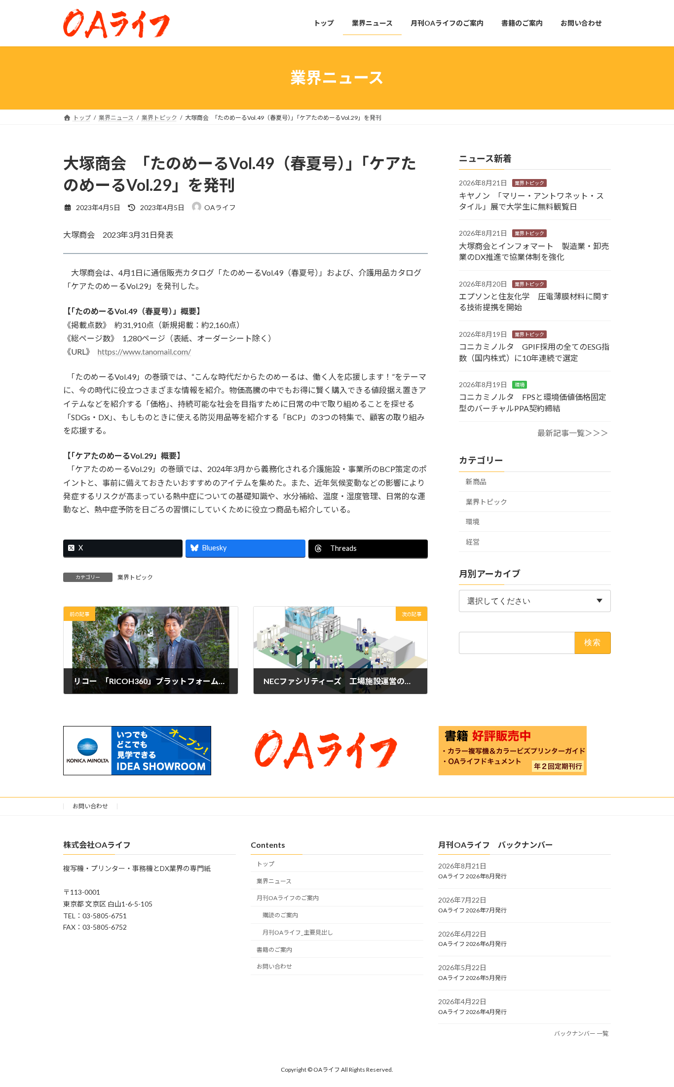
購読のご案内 (280, 915)
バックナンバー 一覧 (581, 1034)
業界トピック (135, 577)
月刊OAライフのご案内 (288, 898)
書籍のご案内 (274, 949)
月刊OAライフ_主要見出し (297, 932)
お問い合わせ (90, 806)
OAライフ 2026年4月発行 (472, 1011)
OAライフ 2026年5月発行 (472, 977)
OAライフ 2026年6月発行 (472, 944)
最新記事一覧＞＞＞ (572, 432)
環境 (519, 385)
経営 (473, 542)
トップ (265, 864)
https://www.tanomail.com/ (144, 351)
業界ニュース (274, 881)
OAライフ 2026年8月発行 (472, 876)
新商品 (476, 481)
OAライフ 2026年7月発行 (472, 910)
